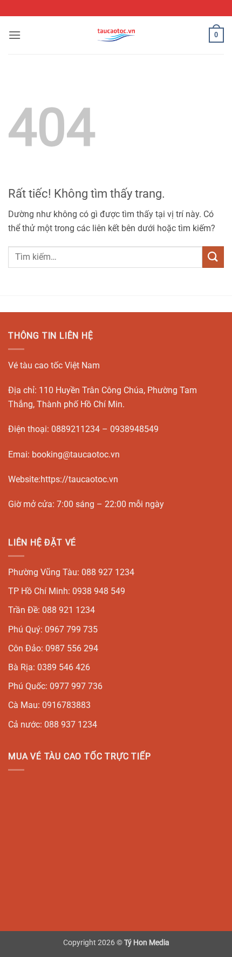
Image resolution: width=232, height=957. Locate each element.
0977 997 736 (76, 686)
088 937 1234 (70, 724)
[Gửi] (213, 256)
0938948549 (134, 429)
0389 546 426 (63, 667)
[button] (14, 35)
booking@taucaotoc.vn (76, 454)
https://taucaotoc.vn (79, 479)
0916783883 (66, 705)
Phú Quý (24, 629)
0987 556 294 (71, 648)
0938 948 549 (98, 591)
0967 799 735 (71, 629)
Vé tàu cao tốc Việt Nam (54, 365)
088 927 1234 (107, 572)
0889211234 (75, 429)
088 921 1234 (68, 610)
